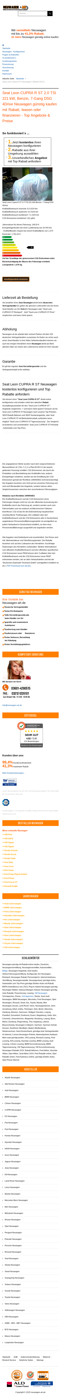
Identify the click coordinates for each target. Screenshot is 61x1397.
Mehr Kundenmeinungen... (13, 773)
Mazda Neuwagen (12, 1194)
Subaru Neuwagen (13, 1284)
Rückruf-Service (9, 1360)
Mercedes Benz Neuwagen (16, 1200)
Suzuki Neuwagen (12, 1291)
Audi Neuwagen (11, 1090)
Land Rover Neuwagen (15, 1181)
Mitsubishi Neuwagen (14, 1213)
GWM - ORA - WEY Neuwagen (17, 1323)
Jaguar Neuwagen (12, 1161)
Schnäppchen (27, 996)
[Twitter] (32, 22)
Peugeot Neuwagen (13, 1233)
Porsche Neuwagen (13, 1245)
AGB (16, 1357)
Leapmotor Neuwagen (14, 1342)
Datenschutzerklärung (30, 1357)
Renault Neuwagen (13, 1252)
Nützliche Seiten (26, 1360)
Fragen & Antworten (10, 55)
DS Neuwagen (11, 1116)
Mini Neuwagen (11, 1207)
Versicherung (8, 68)
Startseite (6, 48)
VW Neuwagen (41, 993)
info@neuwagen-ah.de (12, 705)
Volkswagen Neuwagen (15, 1310)
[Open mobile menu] (3, 45)
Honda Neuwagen (12, 1136)
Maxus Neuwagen (12, 1336)
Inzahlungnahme (9, 61)
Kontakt (5, 71)
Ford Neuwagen (11, 1129)
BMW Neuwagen (12, 1097)
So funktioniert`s (9, 58)
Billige (5, 971)
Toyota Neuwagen (12, 1297)
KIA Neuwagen (11, 1174)
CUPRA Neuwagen (13, 1110)
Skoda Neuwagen (12, 1265)
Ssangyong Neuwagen (14, 1278)
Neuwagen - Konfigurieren (13, 52)
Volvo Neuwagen (12, 1304)
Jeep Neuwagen (12, 1168)
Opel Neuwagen (12, 1226)
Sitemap (39, 1360)
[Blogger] (38, 22)
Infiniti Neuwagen (12, 1149)
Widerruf (46, 1357)
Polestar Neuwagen (13, 1239)
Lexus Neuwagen (12, 1187)
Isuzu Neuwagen (12, 1155)
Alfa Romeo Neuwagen (15, 1084)
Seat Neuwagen (11, 1258)
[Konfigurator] (15, 279)
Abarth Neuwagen (12, 1078)
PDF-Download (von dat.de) (19, 566)
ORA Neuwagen (11, 1317)
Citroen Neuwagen (13, 1103)
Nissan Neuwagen (12, 1220)
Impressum (7, 74)
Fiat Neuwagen (11, 1123)
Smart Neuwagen (12, 1271)
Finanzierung (8, 64)
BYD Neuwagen (11, 1329)
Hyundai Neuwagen (13, 1142)
